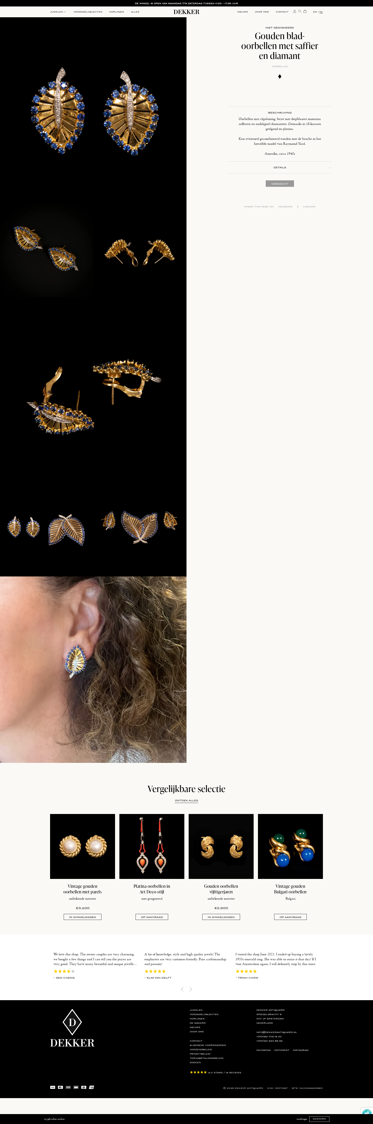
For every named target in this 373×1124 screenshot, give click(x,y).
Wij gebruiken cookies (54, 1119)
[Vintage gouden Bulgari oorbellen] (290, 846)
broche (307, 139)
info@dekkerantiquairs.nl (276, 1032)
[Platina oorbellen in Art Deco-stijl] (151, 846)
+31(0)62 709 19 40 (269, 1036)
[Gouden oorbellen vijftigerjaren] (221, 846)
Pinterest (281, 1050)
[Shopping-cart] (305, 11)
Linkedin (309, 206)
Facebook (285, 206)
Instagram (300, 1050)
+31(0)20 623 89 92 (269, 1041)
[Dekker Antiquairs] (186, 13)
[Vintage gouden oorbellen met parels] (82, 846)
